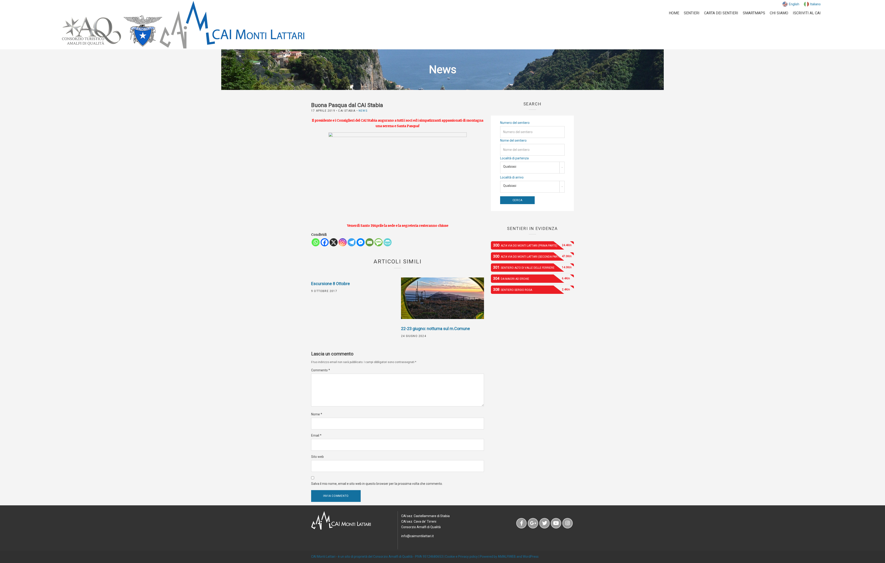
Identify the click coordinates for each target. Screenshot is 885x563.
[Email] (370, 242)
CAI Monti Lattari (323, 556)
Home (674, 13)
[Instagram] (343, 242)
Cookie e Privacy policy (461, 556)
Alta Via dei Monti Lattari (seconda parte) (532, 256)
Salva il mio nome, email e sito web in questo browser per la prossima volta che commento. (377, 484)
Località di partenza (514, 158)
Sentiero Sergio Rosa (531, 289)
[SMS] (379, 242)
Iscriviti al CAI (807, 13)
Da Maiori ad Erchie (531, 278)
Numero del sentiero (515, 123)
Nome (316, 414)
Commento (320, 370)
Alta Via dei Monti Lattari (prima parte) (532, 245)
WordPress (531, 556)
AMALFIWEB (507, 556)
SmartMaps (754, 13)
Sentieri (691, 13)
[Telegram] (352, 242)
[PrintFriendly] (388, 242)
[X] (334, 242)
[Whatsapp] (316, 242)
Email (316, 435)
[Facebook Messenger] (361, 242)
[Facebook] (325, 242)
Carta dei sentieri (721, 13)
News (363, 110)
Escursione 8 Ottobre (330, 283)
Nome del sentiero (513, 140)
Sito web (317, 457)
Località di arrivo (512, 177)
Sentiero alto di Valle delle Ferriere (532, 267)
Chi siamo (779, 13)
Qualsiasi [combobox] (509, 166)
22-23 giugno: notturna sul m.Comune (435, 328)
